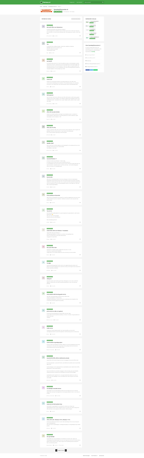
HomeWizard (92, 29)
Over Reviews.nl (94, 455)
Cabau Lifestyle (93, 33)
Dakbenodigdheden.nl (94, 37)
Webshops (45, 6)
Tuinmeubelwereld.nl (94, 21)
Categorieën (72, 2)
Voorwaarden (101, 455)
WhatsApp (95, 69)
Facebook (87, 69)
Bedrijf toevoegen (86, 455)
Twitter (91, 69)
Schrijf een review (46, 19)
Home (41, 6)
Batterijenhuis (93, 25)
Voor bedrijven (79, 2)
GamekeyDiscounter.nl (52, 6)
